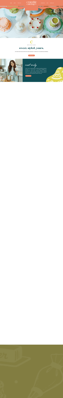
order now (32, 55)
